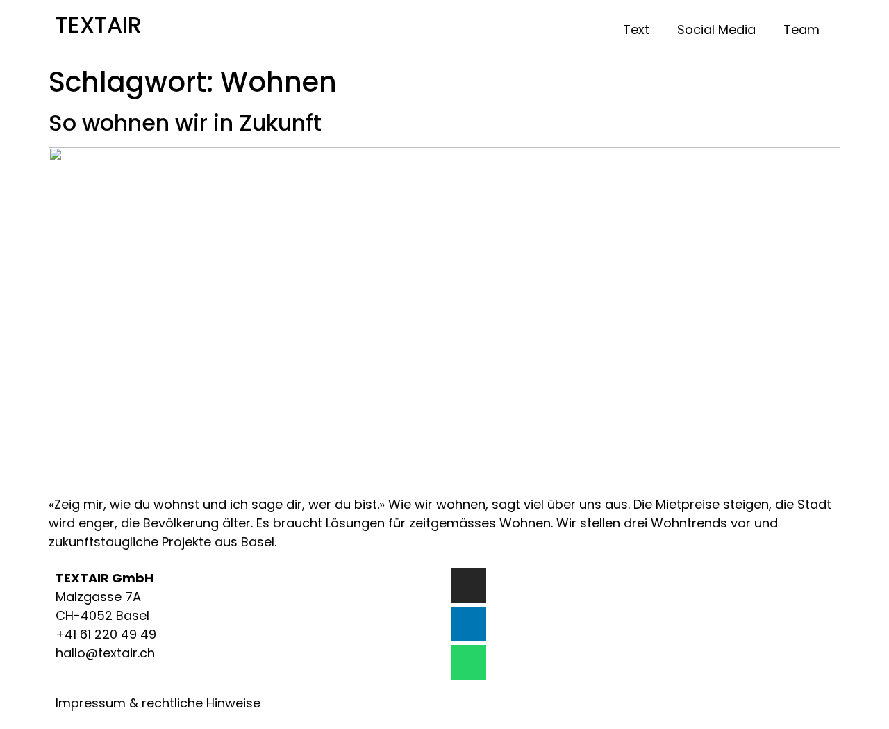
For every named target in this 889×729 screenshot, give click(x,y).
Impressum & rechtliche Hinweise (158, 703)
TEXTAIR (99, 24)
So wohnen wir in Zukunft (185, 122)
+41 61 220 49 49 (106, 634)
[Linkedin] (468, 624)
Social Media (716, 29)
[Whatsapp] (468, 662)
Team (801, 29)
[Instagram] (468, 585)
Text (636, 29)
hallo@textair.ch (105, 653)
